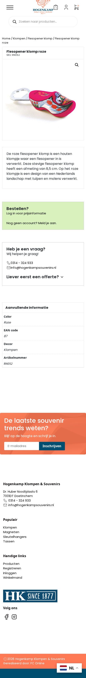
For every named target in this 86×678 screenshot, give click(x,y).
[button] (77, 65)
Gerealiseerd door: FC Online (23, 663)
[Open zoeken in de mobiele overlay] (43, 21)
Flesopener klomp (40, 38)
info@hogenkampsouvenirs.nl (33, 267)
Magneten (11, 532)
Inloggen (9, 573)
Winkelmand (12, 577)
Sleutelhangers (15, 537)
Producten (11, 563)
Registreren (12, 568)
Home (6, 38)
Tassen (8, 541)
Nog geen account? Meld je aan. (31, 223)
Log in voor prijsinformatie (26, 213)
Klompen (19, 38)
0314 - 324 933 (22, 263)
